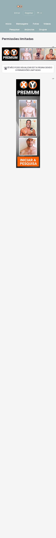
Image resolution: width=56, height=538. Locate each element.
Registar (29, 13)
